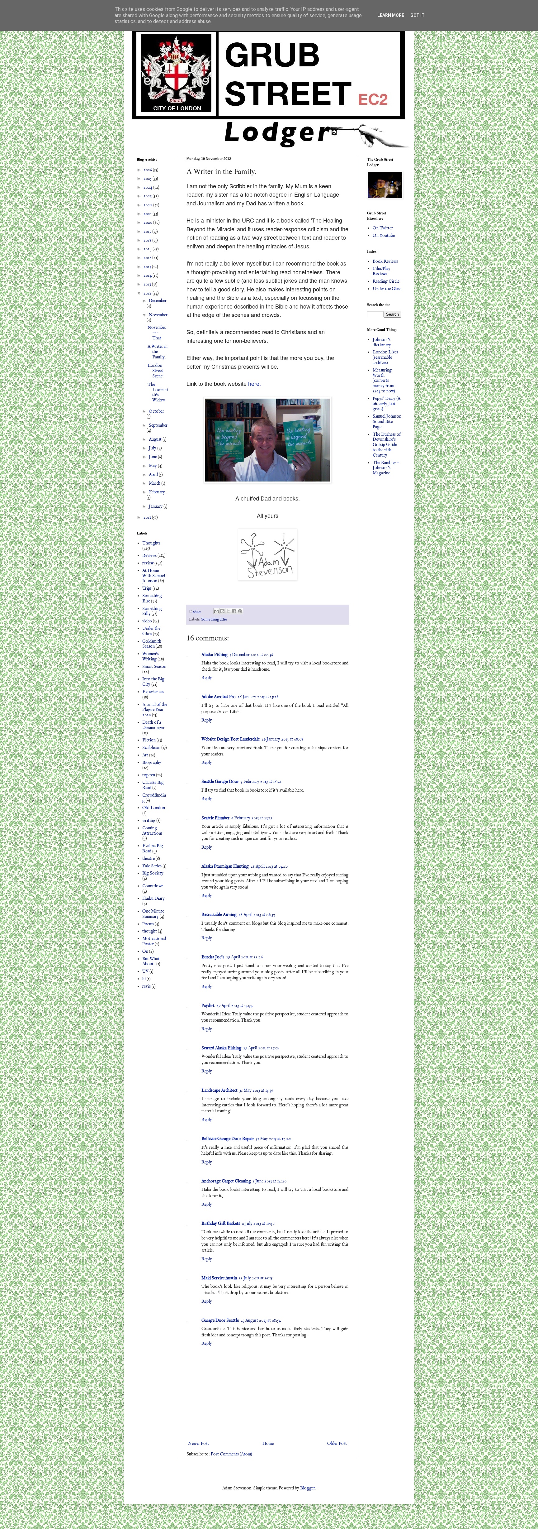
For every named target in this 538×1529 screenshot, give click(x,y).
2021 (148, 214)
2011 (148, 517)
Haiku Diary (153, 898)
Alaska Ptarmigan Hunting (225, 866)
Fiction (149, 740)
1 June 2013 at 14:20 (269, 1181)
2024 (148, 187)
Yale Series (152, 866)
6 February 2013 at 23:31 (251, 818)
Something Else (214, 619)
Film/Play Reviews (381, 271)
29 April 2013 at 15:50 (261, 1048)
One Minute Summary (153, 913)
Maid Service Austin (219, 1278)
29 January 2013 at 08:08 (282, 739)
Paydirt (208, 1006)
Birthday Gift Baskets (220, 1223)
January (156, 506)
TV (145, 971)
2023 (148, 196)
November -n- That (157, 333)
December (158, 301)
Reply (206, 678)
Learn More (390, 15)
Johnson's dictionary (382, 342)
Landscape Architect (219, 1090)
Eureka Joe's (212, 957)
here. (254, 383)
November (158, 315)
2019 (148, 231)
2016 (148, 258)
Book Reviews (385, 261)
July (153, 448)
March (155, 483)
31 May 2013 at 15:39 (256, 1090)
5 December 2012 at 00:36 (251, 655)
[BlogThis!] (222, 611)
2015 (148, 267)
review (147, 563)
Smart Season (154, 666)
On (145, 951)
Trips (147, 588)
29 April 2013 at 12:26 (244, 957)
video (147, 621)
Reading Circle (386, 281)
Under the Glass (151, 631)
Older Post (337, 1443)
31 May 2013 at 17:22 (273, 1139)
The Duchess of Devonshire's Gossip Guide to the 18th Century (387, 445)
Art (145, 755)
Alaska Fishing (214, 655)
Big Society (152, 873)
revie (146, 986)
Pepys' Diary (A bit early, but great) (386, 404)
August (156, 439)
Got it (417, 15)
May (153, 466)
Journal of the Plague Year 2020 (154, 710)
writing (148, 820)
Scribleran (151, 747)
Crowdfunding (154, 798)
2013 (148, 284)
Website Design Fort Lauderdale (230, 739)
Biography (151, 762)
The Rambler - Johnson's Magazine (386, 468)
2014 (148, 275)
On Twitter (383, 228)
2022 (148, 205)
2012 (148, 293)
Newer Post (198, 1443)
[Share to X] (228, 611)
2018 (148, 240)
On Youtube (384, 235)
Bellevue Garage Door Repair (227, 1139)
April (154, 474)
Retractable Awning (219, 915)
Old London (153, 808)
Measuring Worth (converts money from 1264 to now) (384, 380)
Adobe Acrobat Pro (218, 697)
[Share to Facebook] (234, 611)
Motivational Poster (154, 941)
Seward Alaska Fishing (221, 1048)
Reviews (149, 555)
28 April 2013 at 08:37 (256, 915)
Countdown (152, 886)
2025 (148, 178)
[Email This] (216, 611)
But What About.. (150, 961)
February (157, 492)
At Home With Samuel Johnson (153, 576)
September (158, 425)
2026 (148, 170)
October (156, 411)
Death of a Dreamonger (153, 725)
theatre (148, 858)
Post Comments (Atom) (231, 1454)
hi (144, 979)
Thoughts (151, 543)
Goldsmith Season (151, 644)
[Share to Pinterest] (240, 611)
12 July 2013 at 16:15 (255, 1278)
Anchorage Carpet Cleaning (226, 1181)
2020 (148, 222)
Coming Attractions (152, 830)
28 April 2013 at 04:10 (269, 866)
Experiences (153, 692)
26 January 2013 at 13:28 (258, 697)
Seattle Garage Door (220, 781)
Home (268, 1443)
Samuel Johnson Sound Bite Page (387, 422)
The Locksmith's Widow (158, 392)
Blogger (307, 1488)
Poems (148, 924)
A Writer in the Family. (158, 352)
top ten (148, 775)
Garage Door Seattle (220, 1320)
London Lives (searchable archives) (385, 357)
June (153, 457)
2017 (148, 249)
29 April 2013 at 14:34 (234, 1006)
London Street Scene (155, 371)
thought (149, 931)
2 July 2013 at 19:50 (258, 1223)
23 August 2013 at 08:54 (261, 1320)
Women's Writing (150, 656)
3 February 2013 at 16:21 (261, 781)
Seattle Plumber (215, 818)
